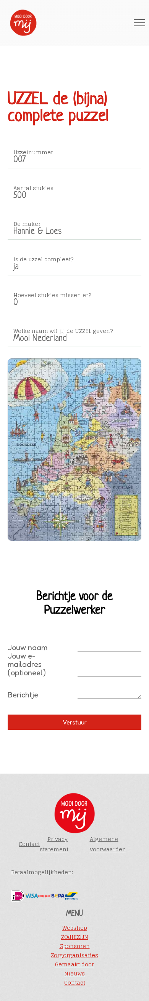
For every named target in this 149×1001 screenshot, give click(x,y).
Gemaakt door (74, 964)
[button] (139, 23)
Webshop (74, 928)
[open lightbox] (74, 449)
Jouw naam (27, 647)
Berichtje (23, 695)
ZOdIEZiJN (74, 937)
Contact (29, 844)
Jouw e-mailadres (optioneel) (27, 664)
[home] (21, 22)
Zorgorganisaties (74, 955)
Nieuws (74, 973)
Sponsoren (75, 946)
